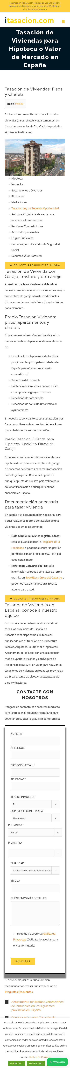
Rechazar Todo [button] (36, 1063)
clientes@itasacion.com (35, 9)
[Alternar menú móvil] (63, 21)
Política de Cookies (39, 1057)
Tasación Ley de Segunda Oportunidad (35, 208)
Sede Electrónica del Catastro (43, 577)
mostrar (19, 103)
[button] (35, 1006)
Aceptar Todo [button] (16, 1063)
